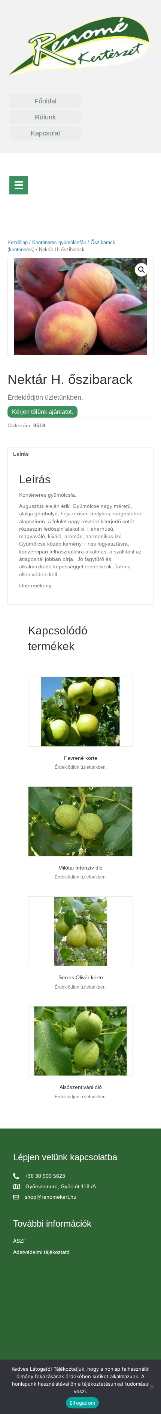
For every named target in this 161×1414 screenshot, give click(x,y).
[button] (141, 270)
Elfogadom (82, 1403)
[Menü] (18, 185)
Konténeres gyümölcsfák (59, 242)
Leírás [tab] (21, 454)
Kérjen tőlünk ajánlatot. (42, 412)
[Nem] (151, 1386)
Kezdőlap (17, 242)
